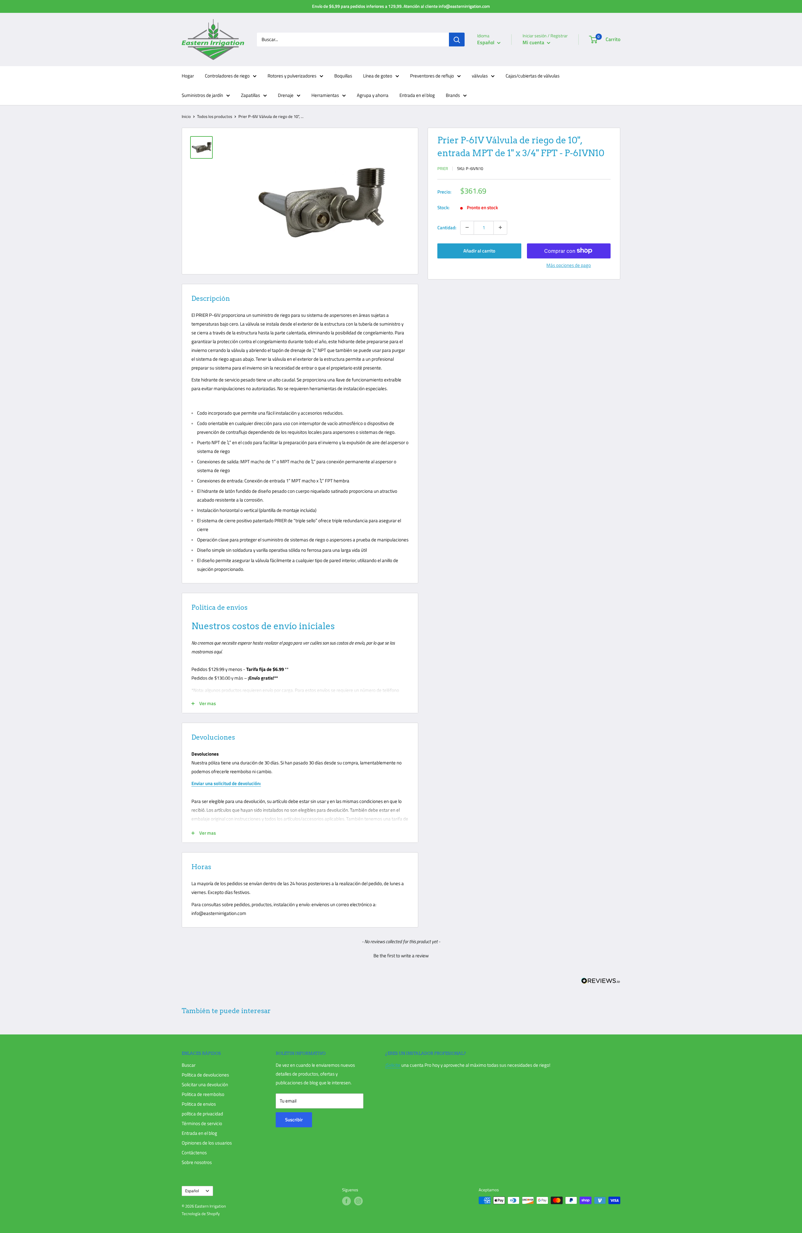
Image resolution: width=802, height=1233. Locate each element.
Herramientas (325, 95)
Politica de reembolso (203, 1094)
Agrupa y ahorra (372, 95)
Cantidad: (446, 227)
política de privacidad (202, 1113)
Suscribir (294, 1119)
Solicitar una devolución (205, 1084)
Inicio (186, 116)
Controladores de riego (227, 75)
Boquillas (343, 75)
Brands (453, 95)
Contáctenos (194, 1152)
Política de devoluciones (205, 1074)
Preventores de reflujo (432, 75)
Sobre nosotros (197, 1162)
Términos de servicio (202, 1123)
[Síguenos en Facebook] (346, 1201)
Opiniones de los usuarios (207, 1142)
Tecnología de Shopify (201, 1213)
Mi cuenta (534, 42)
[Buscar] (457, 39)
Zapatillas (250, 95)
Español (192, 1191)
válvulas (480, 75)
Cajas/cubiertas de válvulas (533, 75)
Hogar (188, 75)
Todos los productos (214, 116)
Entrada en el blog (417, 95)
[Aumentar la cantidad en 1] (500, 227)
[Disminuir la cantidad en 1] (467, 227)
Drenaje (286, 95)
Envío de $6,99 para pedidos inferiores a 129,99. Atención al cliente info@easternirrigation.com (401, 6)
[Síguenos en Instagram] (358, 1201)
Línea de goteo (377, 75)
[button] (401, 955)
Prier (442, 168)
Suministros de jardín (202, 95)
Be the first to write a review (401, 955)
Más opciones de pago (568, 264)
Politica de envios (199, 1104)
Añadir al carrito (479, 250)
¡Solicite (392, 1065)
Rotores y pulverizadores (292, 75)
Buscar (188, 1065)
